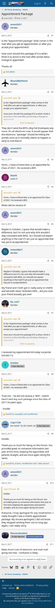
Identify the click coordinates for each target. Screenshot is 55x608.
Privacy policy (42, 585)
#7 (52, 313)
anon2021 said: (10, 98)
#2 (52, 92)
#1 (52, 35)
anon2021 (8, 18)
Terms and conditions (24, 585)
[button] (3, 581)
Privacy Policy (37, 601)
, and (22, 414)
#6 (52, 260)
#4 (52, 186)
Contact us (7, 585)
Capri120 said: (10, 489)
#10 (51, 483)
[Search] (51, 3)
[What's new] (45, 3)
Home (11, 588)
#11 (51, 544)
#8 (52, 374)
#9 (52, 433)
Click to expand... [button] (27, 122)
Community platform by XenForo (26, 594)
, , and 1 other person (27, 463)
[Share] (48, 35)
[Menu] (4, 3)
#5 (52, 224)
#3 (52, 159)
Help (4, 588)
